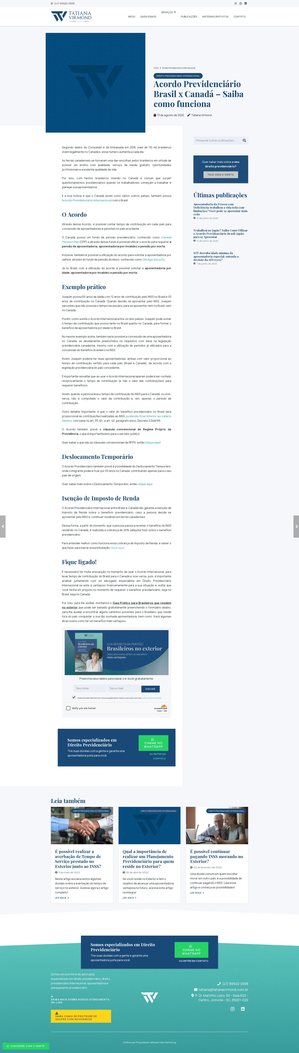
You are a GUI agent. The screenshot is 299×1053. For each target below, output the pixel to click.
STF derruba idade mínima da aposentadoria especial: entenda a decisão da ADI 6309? (216, 256)
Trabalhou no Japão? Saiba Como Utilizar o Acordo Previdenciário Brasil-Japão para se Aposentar (220, 233)
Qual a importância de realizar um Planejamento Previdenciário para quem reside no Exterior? (148, 859)
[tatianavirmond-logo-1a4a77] (71, 16)
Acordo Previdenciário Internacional (87, 200)
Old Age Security (153, 259)
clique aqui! (153, 442)
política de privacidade (151, 698)
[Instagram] (240, 3)
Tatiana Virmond (201, 115)
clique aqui (145, 484)
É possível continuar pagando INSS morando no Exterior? (216, 856)
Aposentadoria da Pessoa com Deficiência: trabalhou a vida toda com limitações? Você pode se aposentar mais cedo (220, 209)
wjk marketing (168, 1042)
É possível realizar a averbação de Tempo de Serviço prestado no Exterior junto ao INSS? (78, 859)
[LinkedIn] (245, 3)
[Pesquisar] (244, 140)
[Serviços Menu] (160, 16)
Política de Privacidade (136, 1042)
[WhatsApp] (235, 3)
